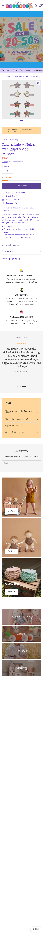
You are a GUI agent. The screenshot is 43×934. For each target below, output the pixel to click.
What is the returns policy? (16, 419)
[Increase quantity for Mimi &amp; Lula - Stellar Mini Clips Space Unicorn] (11, 171)
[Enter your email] (38, 463)
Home (4, 77)
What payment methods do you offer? (18, 412)
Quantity (5, 166)
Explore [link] (11, 511)
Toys (21, 70)
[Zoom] (38, 83)
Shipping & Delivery (13, 426)
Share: (4, 259)
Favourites (6, 70)
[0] (39, 5)
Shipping (5, 162)
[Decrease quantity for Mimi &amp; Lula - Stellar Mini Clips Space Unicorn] (4, 171)
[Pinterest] (16, 258)
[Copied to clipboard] (19, 258)
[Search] (36, 5)
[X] (12, 258)
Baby (15, 70)
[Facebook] (9, 258)
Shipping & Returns (10, 245)
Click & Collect (8, 251)
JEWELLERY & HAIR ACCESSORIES (27, 77)
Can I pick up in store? (14, 432)
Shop (10, 77)
